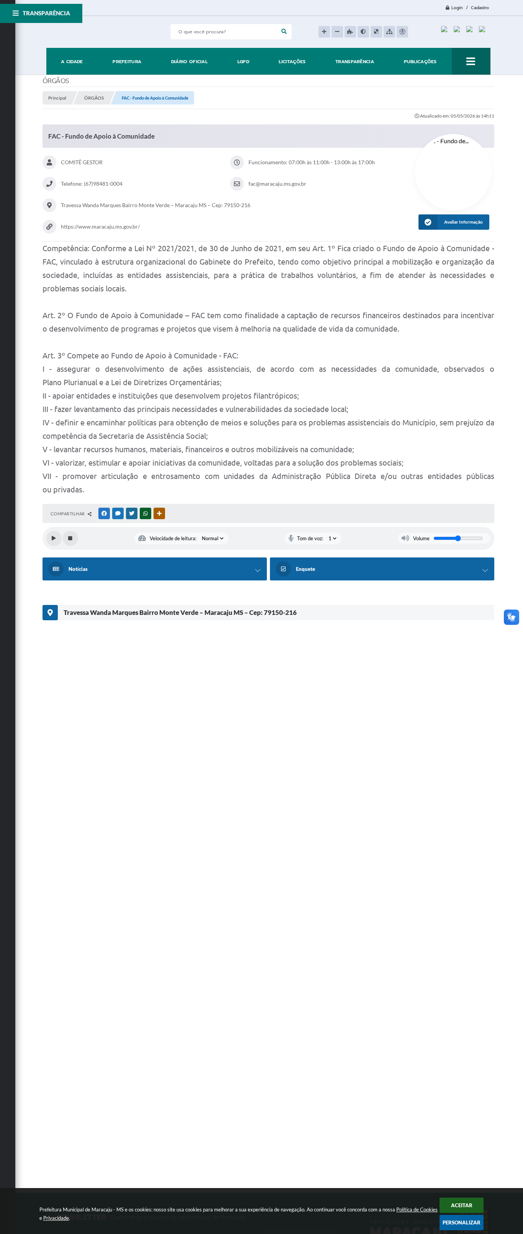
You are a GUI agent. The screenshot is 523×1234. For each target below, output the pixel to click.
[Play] (54, 538)
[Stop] (70, 538)
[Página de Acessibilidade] (402, 32)
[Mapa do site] (389, 32)
